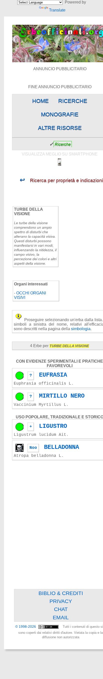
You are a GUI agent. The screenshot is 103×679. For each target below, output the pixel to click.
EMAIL (61, 617)
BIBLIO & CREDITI (60, 593)
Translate (57, 10)
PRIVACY (61, 601)
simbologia (80, 329)
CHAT (61, 609)
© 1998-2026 (26, 627)
